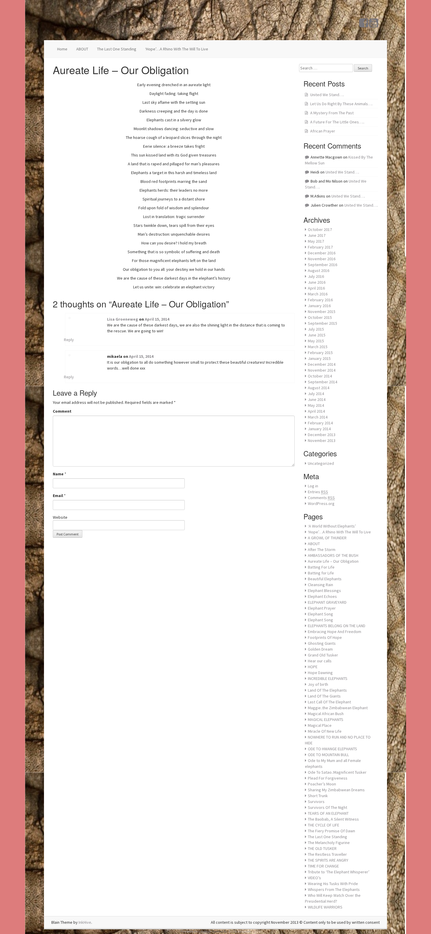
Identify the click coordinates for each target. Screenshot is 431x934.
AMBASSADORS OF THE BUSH (333, 555)
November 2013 (321, 440)
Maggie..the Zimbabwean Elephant (338, 707)
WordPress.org (321, 503)
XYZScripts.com (240, 931)
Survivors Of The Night (327, 807)
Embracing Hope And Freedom (334, 631)
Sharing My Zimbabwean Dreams (336, 789)
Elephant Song (320, 614)
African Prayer (322, 131)
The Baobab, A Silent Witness (333, 819)
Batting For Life (321, 567)
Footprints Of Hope (325, 637)
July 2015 (316, 329)
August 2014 (318, 387)
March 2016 (318, 294)
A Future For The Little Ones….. (337, 122)
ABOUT (82, 49)
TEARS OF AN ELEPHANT (328, 813)
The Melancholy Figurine (329, 842)
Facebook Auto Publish (196, 931)
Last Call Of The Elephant (329, 702)
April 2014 (316, 411)
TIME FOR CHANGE (323, 866)
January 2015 (319, 358)
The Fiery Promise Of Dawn (331, 830)
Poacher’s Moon (322, 784)
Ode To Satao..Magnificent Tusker (337, 772)
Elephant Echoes (322, 596)
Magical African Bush (326, 713)
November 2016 (321, 258)
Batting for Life (321, 573)
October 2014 (320, 376)
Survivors (316, 801)
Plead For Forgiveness (327, 778)
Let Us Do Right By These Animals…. (341, 103)
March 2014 (318, 417)
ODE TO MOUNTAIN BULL (328, 754)
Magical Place (320, 725)
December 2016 (321, 253)
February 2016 (320, 299)
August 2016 (318, 270)
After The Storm (321, 549)
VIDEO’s (314, 877)
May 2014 (316, 405)
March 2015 (318, 346)
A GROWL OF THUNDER (327, 537)
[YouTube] (373, 25)
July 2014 (316, 393)
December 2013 (321, 434)
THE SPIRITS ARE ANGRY (328, 860)
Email (58, 495)
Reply (69, 339)
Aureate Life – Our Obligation (333, 561)
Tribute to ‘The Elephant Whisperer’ (338, 872)
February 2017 (320, 247)
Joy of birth (318, 684)
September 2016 (322, 264)
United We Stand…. (327, 94)
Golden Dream (320, 649)
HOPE (313, 666)
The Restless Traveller (327, 854)
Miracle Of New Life (325, 731)
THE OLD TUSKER (322, 848)
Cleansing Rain (320, 584)
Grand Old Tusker (323, 655)
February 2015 (320, 352)
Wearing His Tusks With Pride (333, 883)
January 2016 (319, 305)
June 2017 (316, 235)
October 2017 (320, 229)
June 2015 (316, 335)
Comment (62, 411)
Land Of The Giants (324, 696)
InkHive (85, 922)
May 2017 (316, 241)
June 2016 (316, 282)
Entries (318, 491)
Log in (313, 486)
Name (58, 474)
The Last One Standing (116, 49)
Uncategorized (321, 463)
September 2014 (322, 382)
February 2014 (320, 423)
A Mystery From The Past (332, 112)
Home (62, 49)
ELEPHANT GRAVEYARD (327, 602)
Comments (321, 497)
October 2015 (320, 317)
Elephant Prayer (322, 608)
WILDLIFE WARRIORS (325, 907)
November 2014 (321, 370)
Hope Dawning (320, 672)
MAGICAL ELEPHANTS (325, 719)
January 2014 (319, 428)
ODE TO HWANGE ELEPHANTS (332, 748)
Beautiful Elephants (325, 578)
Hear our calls (320, 661)
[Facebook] (363, 25)
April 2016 (316, 288)
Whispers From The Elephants (334, 889)
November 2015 (321, 311)
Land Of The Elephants (327, 690)
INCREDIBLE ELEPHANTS (327, 678)
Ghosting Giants (322, 643)
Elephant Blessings (324, 590)
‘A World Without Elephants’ (332, 526)
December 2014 (321, 364)
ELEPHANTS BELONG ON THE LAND (336, 625)
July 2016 (316, 276)
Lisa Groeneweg (122, 319)
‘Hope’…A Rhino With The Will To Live (176, 49)
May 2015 (316, 340)
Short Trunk (318, 795)
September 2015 (322, 323)
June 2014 (316, 399)
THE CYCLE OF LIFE (323, 825)
